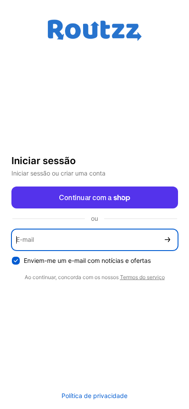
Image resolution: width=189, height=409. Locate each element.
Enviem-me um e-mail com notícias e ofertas (87, 260)
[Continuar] (167, 240)
